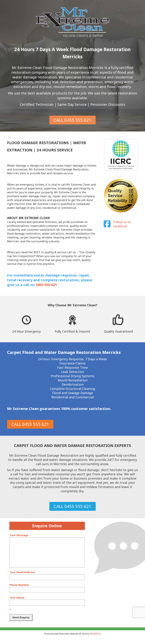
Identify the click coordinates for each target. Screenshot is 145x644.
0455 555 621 (46, 284)
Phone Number (19, 585)
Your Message (19, 535)
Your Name (17, 597)
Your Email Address (22, 572)
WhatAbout (95, 633)
